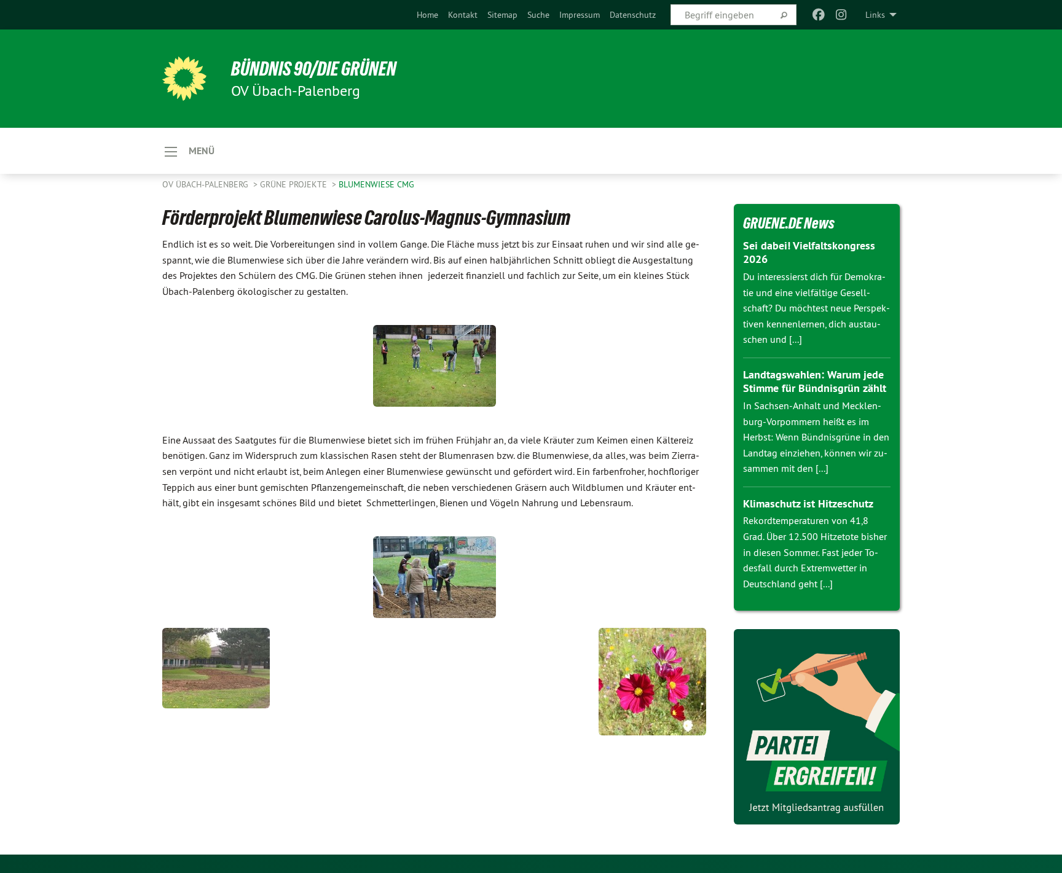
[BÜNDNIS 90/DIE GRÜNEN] (184, 79)
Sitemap (502, 14)
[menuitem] (427, 14)
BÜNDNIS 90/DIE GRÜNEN (313, 69)
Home (427, 14)
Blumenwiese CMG (376, 184)
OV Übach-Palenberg (206, 184)
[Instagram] (841, 14)
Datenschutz (633, 14)
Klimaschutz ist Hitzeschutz (808, 503)
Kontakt (463, 14)
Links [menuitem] (875, 14)
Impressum (579, 14)
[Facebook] (819, 14)
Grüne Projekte (294, 184)
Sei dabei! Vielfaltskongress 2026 (809, 252)
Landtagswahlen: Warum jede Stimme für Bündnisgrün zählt (814, 381)
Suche (538, 14)
